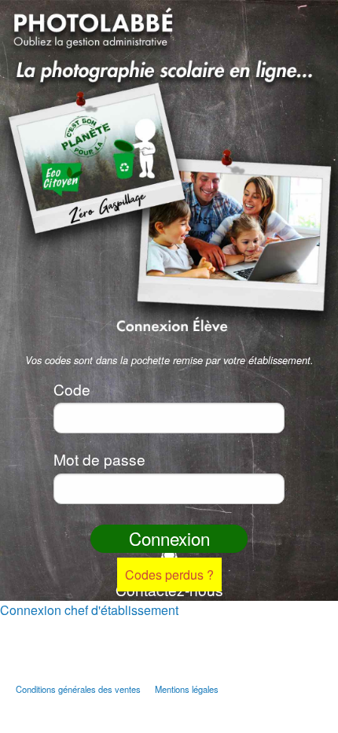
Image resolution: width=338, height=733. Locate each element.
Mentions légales (187, 689)
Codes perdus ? (169, 574)
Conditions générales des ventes (78, 689)
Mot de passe (99, 459)
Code (71, 389)
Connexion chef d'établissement (89, 610)
